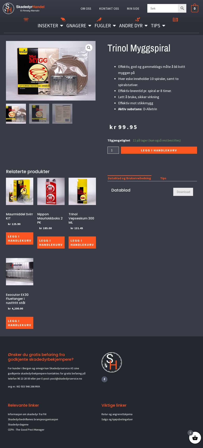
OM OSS (86, 8)
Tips (155, 25)
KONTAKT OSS (109, 8)
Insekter (48, 25)
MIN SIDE (133, 8)
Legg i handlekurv (159, 150)
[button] (88, 47)
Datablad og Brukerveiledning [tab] (129, 178)
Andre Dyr (131, 25)
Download (183, 192)
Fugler (103, 25)
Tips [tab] (163, 178)
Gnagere (76, 25)
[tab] (155, 178)
